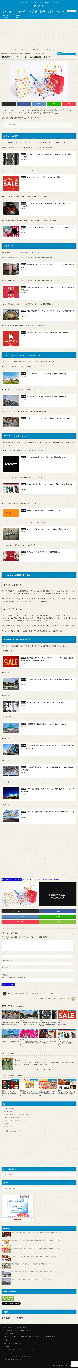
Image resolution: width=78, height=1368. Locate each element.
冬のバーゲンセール (10, 1127)
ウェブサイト (6, 967)
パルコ (17, 1336)
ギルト (55, 1336)
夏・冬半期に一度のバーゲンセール (13, 879)
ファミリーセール (40, 1336)
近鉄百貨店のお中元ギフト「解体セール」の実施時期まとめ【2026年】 (36, 1248)
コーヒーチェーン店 (6, 1349)
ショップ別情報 (33, 11)
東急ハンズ (31, 1336)
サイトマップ (6, 16)
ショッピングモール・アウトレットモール (15, 1114)
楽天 (33, 1349)
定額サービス (20, 1349)
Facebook (53, 1069)
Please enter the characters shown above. (13, 977)
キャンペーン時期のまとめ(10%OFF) (24, 1330)
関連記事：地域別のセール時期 (11, 1131)
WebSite (39, 1069)
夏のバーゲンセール (10, 1124)
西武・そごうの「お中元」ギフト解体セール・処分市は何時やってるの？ (37, 1233)
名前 (3, 953)
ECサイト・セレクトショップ (11, 1117)
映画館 (13, 1349)
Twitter (45, 1069)
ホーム (4, 11)
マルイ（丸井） (10, 1336)
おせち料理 (4, 1343)
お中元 (10, 1343)
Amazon (27, 1349)
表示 (13, 124)
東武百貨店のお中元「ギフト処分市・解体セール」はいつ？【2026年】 (36, 1240)
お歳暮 (15, 1343)
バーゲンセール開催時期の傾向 (11, 1120)
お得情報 (50, 11)
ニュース (11, 11)
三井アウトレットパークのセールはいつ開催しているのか (32, 1279)
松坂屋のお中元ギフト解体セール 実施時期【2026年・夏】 (33, 1264)
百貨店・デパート (8, 1111)
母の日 (20, 1343)
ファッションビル (8, 1108)
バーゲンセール (48, 879)
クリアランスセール (36, 879)
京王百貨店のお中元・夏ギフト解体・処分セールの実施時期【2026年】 (36, 1271)
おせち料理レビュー (13, 1356)
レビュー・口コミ (61, 11)
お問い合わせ (16, 16)
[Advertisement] (39, 34)
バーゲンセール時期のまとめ (8, 1330)
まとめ (26, 879)
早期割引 (42, 11)
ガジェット (4, 1356)
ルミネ (3, 1336)
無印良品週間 (24, 1336)
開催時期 (57, 879)
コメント (5, 939)
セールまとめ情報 (21, 11)
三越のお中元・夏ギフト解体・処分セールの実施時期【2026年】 (34, 1256)
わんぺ (17, 1060)
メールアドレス (7, 960)
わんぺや (39, 5)
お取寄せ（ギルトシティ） (25, 1356)
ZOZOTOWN (48, 1336)
